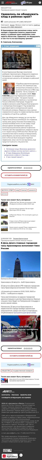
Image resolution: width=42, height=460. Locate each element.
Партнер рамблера (18, 450)
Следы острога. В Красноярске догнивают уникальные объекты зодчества (22, 221)
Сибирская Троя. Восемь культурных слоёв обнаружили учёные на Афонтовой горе (22, 203)
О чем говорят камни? (14, 157)
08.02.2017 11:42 (6, 8)
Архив (12, 25)
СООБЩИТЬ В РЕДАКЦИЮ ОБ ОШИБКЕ (16, 397)
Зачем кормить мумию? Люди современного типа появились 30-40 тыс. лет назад (23, 228)
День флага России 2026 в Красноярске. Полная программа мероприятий (20, 329)
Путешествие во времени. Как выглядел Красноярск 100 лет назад (21, 209)
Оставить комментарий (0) (16, 175)
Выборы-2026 (25, 395)
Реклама (15, 395)
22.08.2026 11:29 (6, 238)
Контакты (6, 395)
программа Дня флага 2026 (24, 313)
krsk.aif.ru (21, 279)
